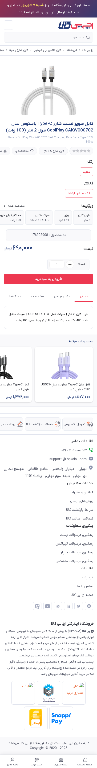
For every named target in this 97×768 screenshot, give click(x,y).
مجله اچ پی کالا (82, 595)
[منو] (8, 25)
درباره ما (87, 577)
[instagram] (89, 606)
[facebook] (37, 606)
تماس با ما (85, 586)
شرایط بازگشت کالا (79, 509)
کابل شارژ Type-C (53, 151)
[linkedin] (68, 606)
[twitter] (78, 606)
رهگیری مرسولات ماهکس (74, 561)
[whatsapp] (58, 606)
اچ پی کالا (87, 50)
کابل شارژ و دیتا (18, 50)
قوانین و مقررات (81, 492)
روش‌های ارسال (81, 501)
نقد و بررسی (62, 296)
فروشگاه (71, 50)
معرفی (84, 296)
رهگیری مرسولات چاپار (77, 552)
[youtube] (47, 606)
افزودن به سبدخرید (48, 279)
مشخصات (37, 296)
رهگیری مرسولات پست (76, 534)
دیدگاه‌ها (15, 296)
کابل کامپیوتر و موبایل (47, 50)
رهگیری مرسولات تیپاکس (74, 543)
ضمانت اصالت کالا (79, 518)
